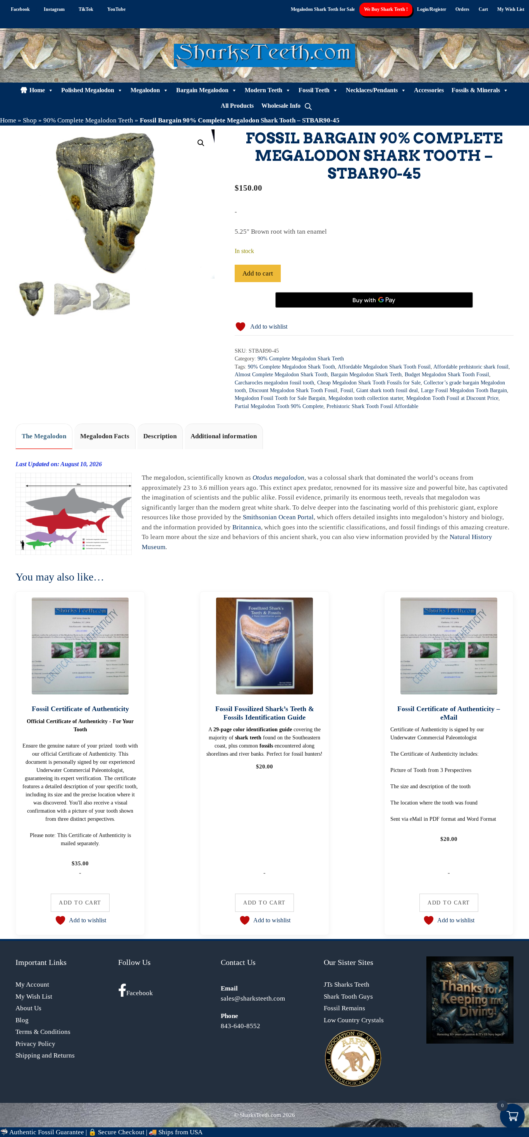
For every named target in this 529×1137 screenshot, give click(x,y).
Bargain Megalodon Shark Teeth (366, 374)
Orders (462, 9)
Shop (30, 120)
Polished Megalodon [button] (87, 90)
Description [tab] (160, 436)
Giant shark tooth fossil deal (387, 390)
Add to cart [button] (80, 902)
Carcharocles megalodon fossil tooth (274, 383)
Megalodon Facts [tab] (104, 436)
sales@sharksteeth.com (253, 998)
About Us (28, 1008)
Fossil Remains (344, 1008)
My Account (32, 984)
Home (37, 90)
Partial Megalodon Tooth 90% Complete (279, 406)
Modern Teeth (263, 90)
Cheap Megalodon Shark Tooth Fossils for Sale (369, 383)
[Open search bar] (308, 106)
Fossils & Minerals (476, 90)
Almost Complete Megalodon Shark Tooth (281, 374)
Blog (22, 1020)
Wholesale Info (281, 105)
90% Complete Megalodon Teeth (88, 120)
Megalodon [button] (145, 90)
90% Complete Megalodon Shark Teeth (301, 359)
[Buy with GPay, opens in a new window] (374, 300)
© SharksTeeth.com (257, 1115)
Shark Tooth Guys (348, 996)
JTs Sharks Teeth (346, 984)
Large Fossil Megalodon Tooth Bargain (464, 390)
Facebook (139, 993)
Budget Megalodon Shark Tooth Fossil (447, 374)
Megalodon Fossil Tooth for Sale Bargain (280, 398)
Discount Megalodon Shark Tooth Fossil (293, 390)
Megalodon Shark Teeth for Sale (323, 9)
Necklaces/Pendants (372, 90)
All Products (237, 105)
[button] (201, 143)
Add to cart (257, 273)
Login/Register (431, 9)
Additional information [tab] (224, 436)
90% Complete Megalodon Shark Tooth (291, 367)
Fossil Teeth (314, 90)
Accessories (429, 90)
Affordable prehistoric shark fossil (470, 367)
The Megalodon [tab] (44, 436)
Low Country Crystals (354, 1020)
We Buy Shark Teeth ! (386, 9)
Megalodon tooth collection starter (365, 398)
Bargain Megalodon (202, 90)
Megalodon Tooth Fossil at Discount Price (452, 398)
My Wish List (510, 9)
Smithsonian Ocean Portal (278, 517)
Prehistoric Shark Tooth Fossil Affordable (372, 406)
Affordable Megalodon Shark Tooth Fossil (384, 367)
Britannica (246, 527)
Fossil (346, 390)
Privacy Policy (35, 1043)
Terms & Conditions (42, 1031)
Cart (483, 9)
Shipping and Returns (45, 1055)
